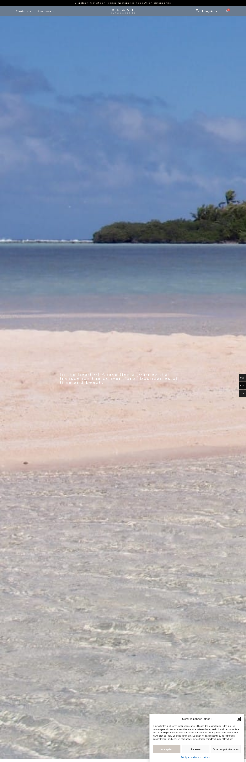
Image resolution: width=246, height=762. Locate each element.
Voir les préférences (226, 749)
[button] (239, 719)
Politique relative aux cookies (195, 757)
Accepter (167, 749)
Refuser (196, 749)
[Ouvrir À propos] (53, 11)
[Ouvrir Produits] (31, 11)
